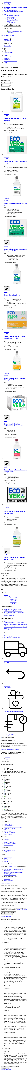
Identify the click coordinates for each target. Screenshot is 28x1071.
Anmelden (6, 839)
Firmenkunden (7, 831)
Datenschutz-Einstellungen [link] (10, 876)
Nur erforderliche (11, 912)
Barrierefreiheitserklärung (10, 875)
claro (5, 621)
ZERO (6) (12, 603)
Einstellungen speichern (6, 1066)
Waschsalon (7, 851)
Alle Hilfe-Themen (11, 22)
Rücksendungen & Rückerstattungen (13, 827)
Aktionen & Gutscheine (9, 832)
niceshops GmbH (12, 866)
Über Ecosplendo (8, 857)
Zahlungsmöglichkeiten (12, 20)
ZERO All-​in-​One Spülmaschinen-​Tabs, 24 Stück (13, 425)
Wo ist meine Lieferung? (10, 843)
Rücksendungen (11, 17)
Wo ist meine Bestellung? (13, 15)
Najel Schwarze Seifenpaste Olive (12, 637)
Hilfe (5, 14)
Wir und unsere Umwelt (9, 850)
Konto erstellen (7, 46)
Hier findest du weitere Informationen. (10, 749)
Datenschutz (7, 870)
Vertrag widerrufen (5, 883)
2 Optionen (6, 157)
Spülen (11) (13, 600)
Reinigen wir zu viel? (9, 615)
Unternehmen (7, 879)
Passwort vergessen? (9, 842)
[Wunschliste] (5, 48)
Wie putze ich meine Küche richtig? (12, 609)
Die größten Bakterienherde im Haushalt (14, 612)
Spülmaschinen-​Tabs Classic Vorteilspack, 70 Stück (15, 250)
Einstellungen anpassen (6, 913)
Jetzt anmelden (7, 40)
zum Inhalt (6, 3)
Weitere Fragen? (8, 834)
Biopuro (6, 613)
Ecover (8, 596)
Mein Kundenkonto (8, 829)
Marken (6, 595)
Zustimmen (3, 912)
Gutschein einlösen (8, 845)
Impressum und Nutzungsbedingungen (13, 869)
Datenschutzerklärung (21, 909)
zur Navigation (7, 2)
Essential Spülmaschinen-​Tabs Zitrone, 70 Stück (14, 337)
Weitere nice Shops (8, 880)
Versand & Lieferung (9, 825)
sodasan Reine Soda (9, 629)
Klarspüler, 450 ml (12, 295)
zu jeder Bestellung (13, 11)
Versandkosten (10, 18)
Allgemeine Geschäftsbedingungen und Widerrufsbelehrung (13, 872)
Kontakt (9, 21)
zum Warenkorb (8, 4)
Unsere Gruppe (7, 858)
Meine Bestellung (8, 824)
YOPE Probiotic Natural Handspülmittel (14, 622)
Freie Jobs (6, 861)
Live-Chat (9, 24)
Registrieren (7, 840)
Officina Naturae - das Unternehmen (13, 611)
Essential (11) (13, 602)
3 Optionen (6, 114)
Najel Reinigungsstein (9, 635)
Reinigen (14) (13, 599)
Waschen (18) (13, 597)
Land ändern (11, 864)
